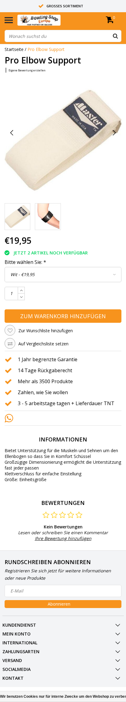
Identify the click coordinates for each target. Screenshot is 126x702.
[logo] (48, 20)
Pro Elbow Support (46, 49)
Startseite (14, 49)
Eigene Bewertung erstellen (27, 70)
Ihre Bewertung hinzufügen (63, 538)
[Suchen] (115, 36)
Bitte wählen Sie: (25, 262)
